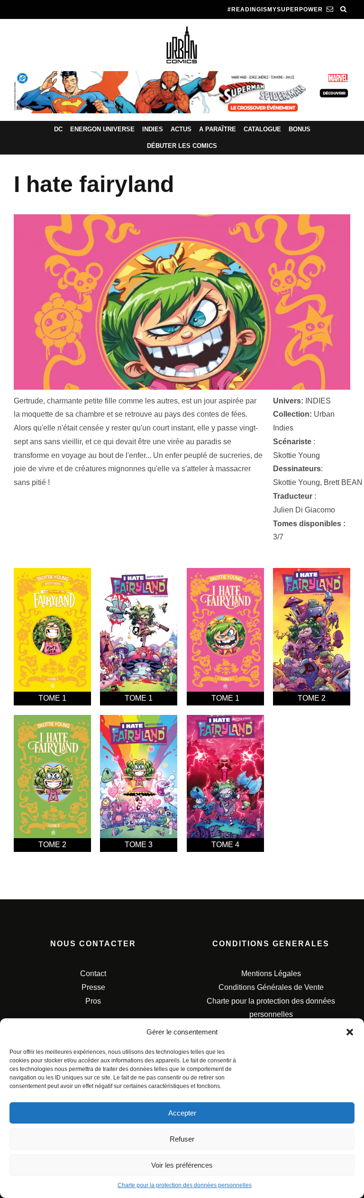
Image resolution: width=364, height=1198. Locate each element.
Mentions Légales (271, 973)
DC (58, 129)
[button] (350, 1032)
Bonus (299, 129)
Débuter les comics (182, 145)
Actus (181, 129)
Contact (93, 973)
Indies (152, 129)
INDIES (318, 401)
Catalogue (262, 129)
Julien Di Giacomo (304, 510)
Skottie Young (296, 455)
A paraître (217, 129)
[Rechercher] (343, 9)
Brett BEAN (343, 482)
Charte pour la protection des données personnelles (185, 1185)
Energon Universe (102, 129)
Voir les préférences (182, 1165)
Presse (93, 987)
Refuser (182, 1139)
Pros (93, 1001)
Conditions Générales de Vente (271, 987)
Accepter (182, 1113)
